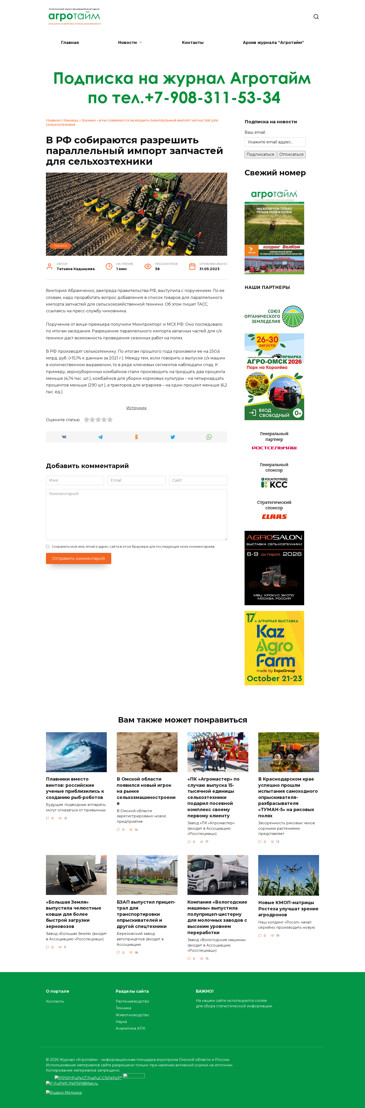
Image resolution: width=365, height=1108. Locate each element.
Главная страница (62, 120)
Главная (70, 42)
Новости (127, 42)
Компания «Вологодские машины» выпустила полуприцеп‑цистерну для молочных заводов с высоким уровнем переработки (217, 917)
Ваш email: (255, 132)
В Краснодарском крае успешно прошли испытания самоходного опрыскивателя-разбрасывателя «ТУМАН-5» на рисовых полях (288, 797)
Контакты (193, 42)
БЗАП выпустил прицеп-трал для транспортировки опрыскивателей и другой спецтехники (146, 914)
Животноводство (132, 1015)
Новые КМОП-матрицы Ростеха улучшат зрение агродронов (288, 908)
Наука (121, 1021)
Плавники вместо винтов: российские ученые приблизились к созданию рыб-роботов (75, 788)
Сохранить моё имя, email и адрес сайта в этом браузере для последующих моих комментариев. (133, 546)
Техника (88, 120)
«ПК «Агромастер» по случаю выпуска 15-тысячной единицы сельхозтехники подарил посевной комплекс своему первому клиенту (213, 797)
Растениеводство (132, 1001)
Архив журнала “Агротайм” (273, 42)
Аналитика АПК (130, 1028)
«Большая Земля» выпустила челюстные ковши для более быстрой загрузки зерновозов (73, 914)
